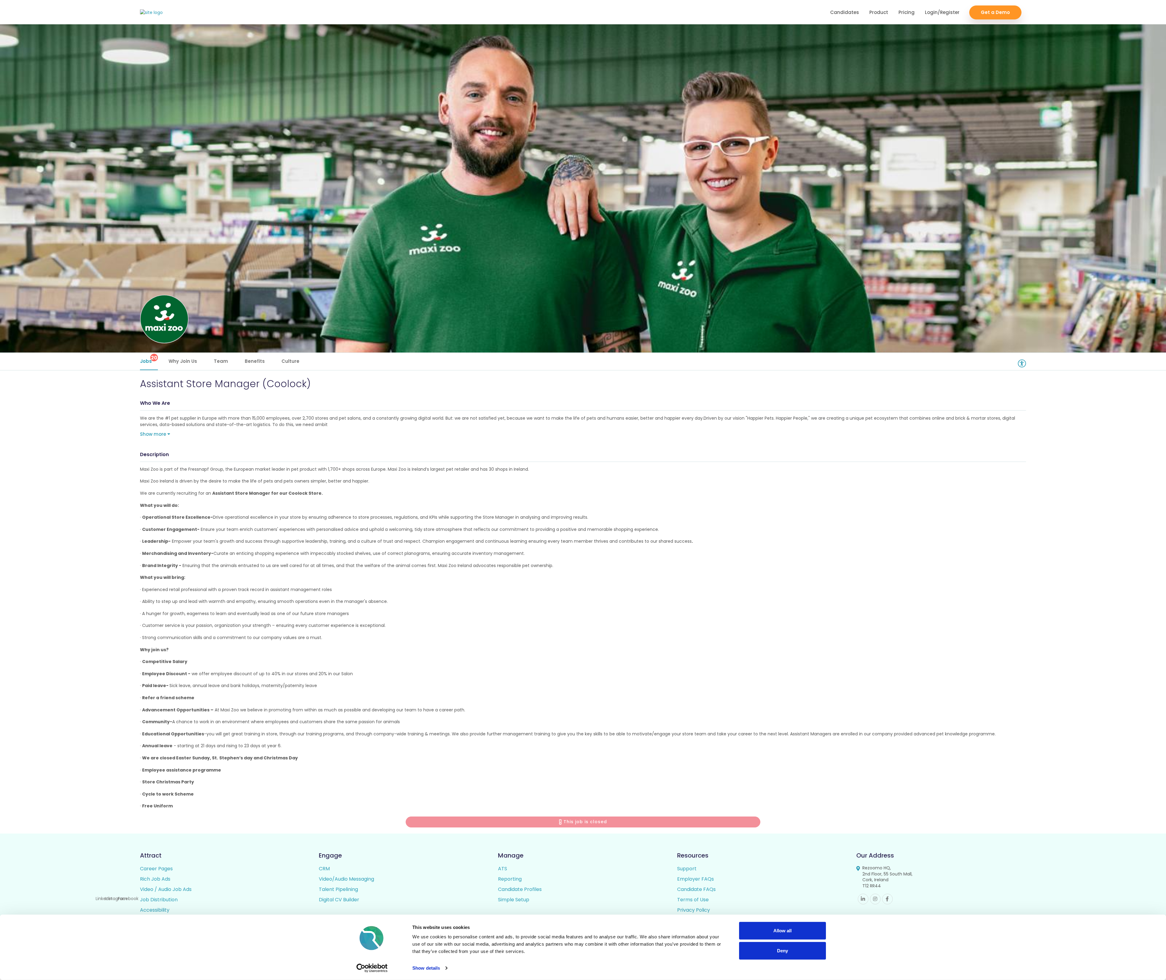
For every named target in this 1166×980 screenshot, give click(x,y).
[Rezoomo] (151, 12)
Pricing (906, 12)
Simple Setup (513, 899)
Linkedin (863, 899)
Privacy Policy (693, 909)
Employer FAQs (695, 878)
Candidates (844, 12)
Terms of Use (693, 899)
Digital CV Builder (339, 899)
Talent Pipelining (338, 889)
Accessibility (154, 909)
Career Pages (156, 868)
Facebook (887, 899)
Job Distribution (159, 899)
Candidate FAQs (696, 889)
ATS (502, 868)
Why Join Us (183, 361)
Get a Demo (995, 12)
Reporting (510, 878)
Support (687, 868)
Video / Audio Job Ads (166, 889)
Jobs (148, 359)
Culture (290, 361)
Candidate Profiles (520, 889)
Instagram (875, 899)
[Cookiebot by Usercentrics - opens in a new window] (372, 968)
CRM (324, 868)
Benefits (255, 361)
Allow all (782, 930)
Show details (426, 968)
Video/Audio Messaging (346, 878)
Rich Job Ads (155, 878)
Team (221, 361)
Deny (782, 950)
